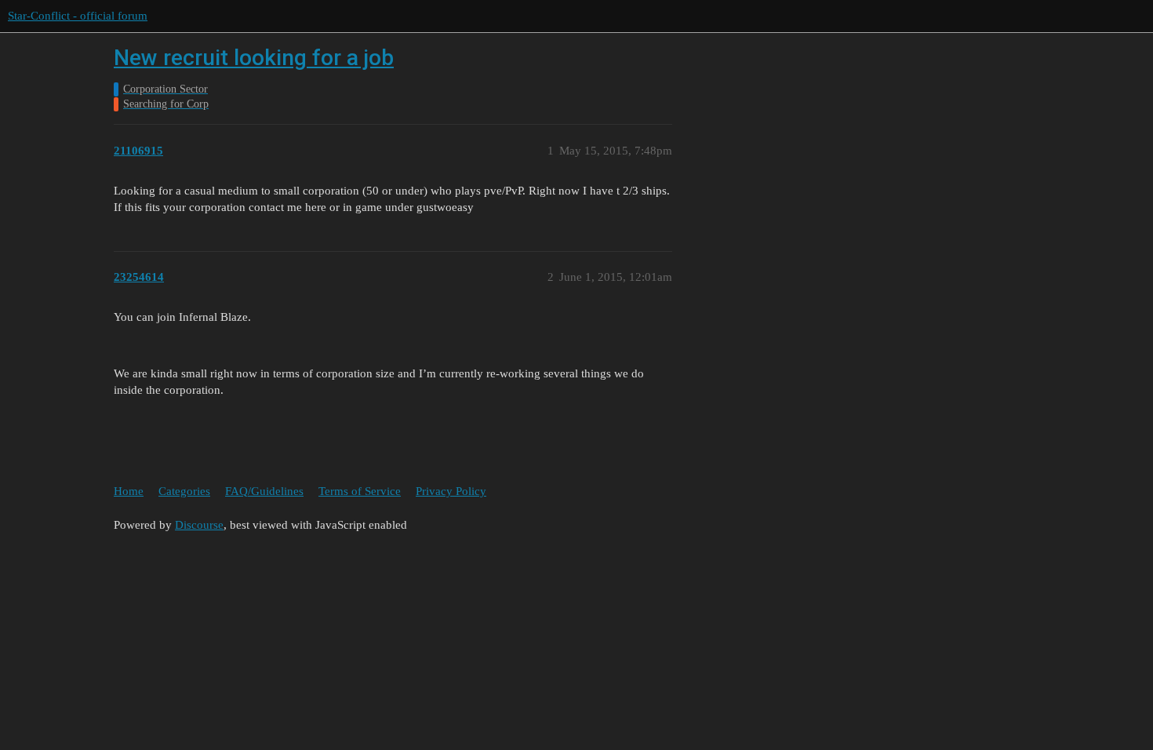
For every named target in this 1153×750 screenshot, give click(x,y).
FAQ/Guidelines (264, 491)
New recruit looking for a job (254, 58)
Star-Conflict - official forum (77, 15)
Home (129, 491)
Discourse (199, 525)
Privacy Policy (451, 491)
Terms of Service (359, 491)
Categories (184, 491)
